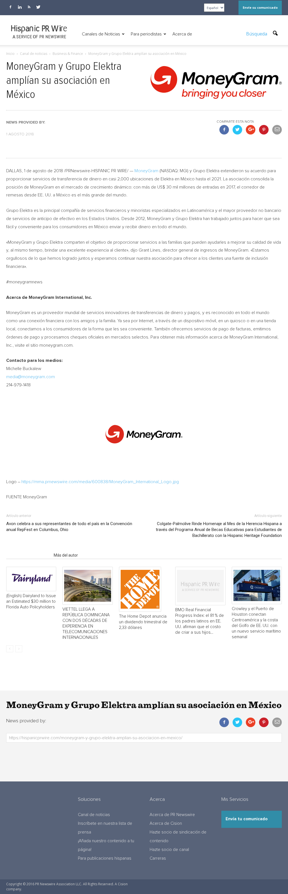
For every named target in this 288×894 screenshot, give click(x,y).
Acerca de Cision (166, 823)
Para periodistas (146, 34)
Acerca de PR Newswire (172, 815)
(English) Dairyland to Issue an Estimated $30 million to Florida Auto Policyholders (31, 601)
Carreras (158, 858)
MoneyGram (146, 171)
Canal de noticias (94, 815)
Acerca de (182, 34)
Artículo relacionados (28, 555)
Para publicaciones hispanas (104, 858)
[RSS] (29, 7)
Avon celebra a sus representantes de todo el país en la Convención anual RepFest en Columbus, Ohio (69, 526)
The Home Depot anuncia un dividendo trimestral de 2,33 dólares (143, 622)
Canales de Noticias (101, 34)
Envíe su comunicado (260, 7)
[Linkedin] (19, 7)
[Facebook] (10, 7)
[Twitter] (38, 7)
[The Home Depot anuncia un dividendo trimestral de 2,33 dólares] (144, 589)
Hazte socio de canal (169, 850)
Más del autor (66, 555)
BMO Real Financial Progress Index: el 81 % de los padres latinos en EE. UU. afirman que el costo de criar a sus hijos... (199, 621)
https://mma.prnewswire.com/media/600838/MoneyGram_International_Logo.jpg (100, 482)
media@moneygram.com (30, 377)
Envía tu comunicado (246, 819)
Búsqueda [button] (257, 34)
